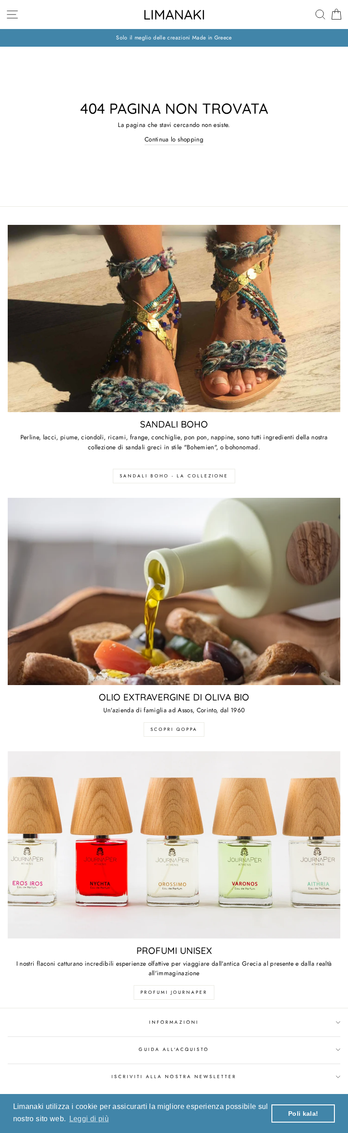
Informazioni (174, 1022)
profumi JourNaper (174, 992)
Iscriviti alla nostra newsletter (174, 1076)
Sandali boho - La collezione (174, 475)
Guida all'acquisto (174, 1049)
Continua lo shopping (174, 139)
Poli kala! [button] (303, 1113)
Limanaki (174, 14)
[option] (174, 38)
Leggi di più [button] (89, 1119)
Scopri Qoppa (174, 729)
